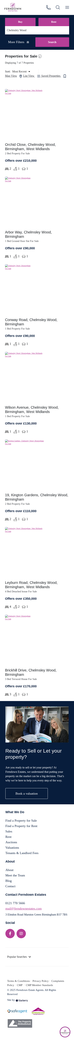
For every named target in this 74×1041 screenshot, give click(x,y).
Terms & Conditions (18, 981)
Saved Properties (51, 75)
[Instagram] (21, 933)
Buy (20, 22)
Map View (11, 75)
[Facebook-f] (10, 933)
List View (29, 75)
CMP (20, 985)
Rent (53, 22)
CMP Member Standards (39, 985)
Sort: (7, 71)
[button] (39, 56)
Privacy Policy (41, 981)
